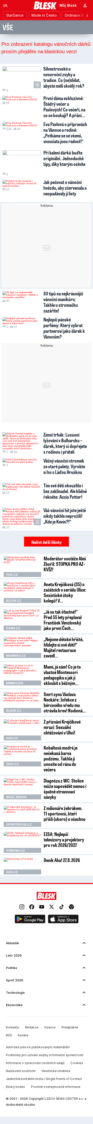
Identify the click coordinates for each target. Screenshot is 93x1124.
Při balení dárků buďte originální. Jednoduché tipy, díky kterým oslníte (64, 158)
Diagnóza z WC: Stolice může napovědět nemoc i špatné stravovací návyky (65, 788)
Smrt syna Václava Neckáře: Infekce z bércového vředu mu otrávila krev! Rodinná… (65, 702)
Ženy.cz (12, 764)
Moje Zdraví (16, 797)
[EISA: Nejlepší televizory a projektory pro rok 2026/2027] (22, 842)
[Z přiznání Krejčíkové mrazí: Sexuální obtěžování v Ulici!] (22, 729)
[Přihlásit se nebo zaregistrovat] (85, 5)
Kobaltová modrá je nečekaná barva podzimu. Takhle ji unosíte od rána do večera (60, 758)
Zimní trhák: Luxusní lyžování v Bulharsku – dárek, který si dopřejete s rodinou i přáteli (65, 443)
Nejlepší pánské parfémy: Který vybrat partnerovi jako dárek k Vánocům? (64, 328)
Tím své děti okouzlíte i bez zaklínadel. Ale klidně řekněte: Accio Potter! (65, 491)
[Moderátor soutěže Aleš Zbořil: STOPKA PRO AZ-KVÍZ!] (22, 566)
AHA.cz (12, 574)
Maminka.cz (16, 655)
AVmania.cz (15, 850)
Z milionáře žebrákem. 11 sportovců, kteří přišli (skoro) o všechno (65, 813)
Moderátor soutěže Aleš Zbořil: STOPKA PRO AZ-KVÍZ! (65, 564)
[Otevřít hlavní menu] (5, 5)
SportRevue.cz (18, 824)
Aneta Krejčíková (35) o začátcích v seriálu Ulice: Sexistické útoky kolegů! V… (65, 592)
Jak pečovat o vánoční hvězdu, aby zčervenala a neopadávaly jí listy (65, 188)
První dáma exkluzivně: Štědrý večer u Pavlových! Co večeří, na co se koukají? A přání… (64, 106)
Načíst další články (46, 542)
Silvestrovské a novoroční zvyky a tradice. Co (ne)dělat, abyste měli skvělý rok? (63, 77)
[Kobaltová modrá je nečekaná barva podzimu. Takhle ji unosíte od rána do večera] (22, 755)
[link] (22, 907)
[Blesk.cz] (45, 5)
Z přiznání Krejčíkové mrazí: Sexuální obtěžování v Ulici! (62, 727)
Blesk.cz (13, 600)
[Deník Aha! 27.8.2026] (22, 866)
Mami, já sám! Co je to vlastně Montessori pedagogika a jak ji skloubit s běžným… (62, 674)
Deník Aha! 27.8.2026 (62, 860)
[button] (30, 919)
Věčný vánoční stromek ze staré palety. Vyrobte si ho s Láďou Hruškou (64, 466)
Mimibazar (14, 683)
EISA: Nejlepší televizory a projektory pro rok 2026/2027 (64, 839)
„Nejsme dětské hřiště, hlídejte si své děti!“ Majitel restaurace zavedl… (63, 647)
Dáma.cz (13, 628)
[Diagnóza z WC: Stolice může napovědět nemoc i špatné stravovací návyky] (22, 788)
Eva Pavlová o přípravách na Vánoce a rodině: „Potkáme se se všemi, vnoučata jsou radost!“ (65, 132)
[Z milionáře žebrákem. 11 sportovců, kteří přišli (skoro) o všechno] (22, 816)
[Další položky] (87, 15)
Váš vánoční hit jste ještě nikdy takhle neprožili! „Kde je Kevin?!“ (64, 516)
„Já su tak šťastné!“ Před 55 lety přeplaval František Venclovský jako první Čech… (63, 619)
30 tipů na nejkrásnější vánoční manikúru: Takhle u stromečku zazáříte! (63, 302)
